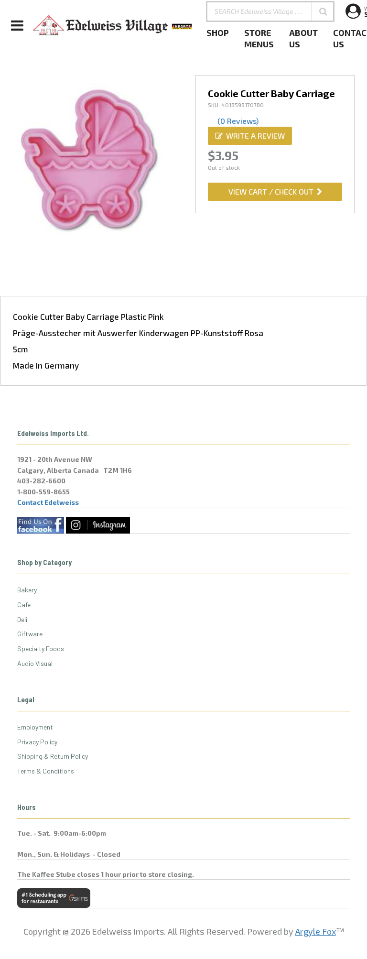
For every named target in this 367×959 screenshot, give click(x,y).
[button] (323, 11)
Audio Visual (35, 663)
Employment (35, 727)
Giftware (30, 634)
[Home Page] (113, 25)
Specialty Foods (40, 648)
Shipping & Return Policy (52, 756)
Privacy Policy (37, 742)
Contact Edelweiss (48, 502)
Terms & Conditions (45, 771)
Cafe (24, 604)
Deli (22, 619)
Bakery (27, 590)
